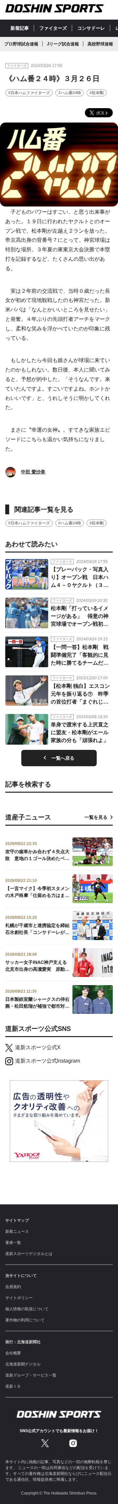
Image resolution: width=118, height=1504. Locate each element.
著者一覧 (13, 1242)
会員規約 (13, 1286)
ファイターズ (53, 28)
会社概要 (13, 1353)
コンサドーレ (91, 28)
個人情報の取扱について (27, 1309)
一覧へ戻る (62, 758)
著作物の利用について (25, 1320)
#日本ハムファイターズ (29, 93)
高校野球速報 (100, 43)
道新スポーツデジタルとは (28, 1253)
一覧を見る (96, 817)
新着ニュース (17, 1231)
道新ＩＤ (13, 1386)
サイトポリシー (19, 1298)
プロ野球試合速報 (21, 43)
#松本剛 (96, 93)
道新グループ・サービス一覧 (30, 1375)
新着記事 (19, 28)
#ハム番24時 (69, 93)
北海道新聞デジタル (23, 1364)
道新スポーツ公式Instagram (47, 1061)
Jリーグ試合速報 (63, 43)
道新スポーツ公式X (38, 1047)
